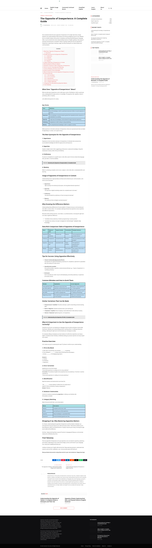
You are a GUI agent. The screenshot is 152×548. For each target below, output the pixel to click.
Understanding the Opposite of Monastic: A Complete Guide (100, 79)
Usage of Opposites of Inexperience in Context (54, 62)
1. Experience (48, 56)
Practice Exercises (47, 73)
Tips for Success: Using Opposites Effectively (53, 67)
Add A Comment (63, 508)
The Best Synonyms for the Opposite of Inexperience (55, 54)
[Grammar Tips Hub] (76, 3)
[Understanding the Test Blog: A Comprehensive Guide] (94, 52)
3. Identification (49, 78)
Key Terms (47, 52)
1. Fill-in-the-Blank (49, 75)
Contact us (109, 546)
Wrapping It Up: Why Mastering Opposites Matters (55, 83)
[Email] (36, 44)
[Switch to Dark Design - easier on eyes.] (109, 8)
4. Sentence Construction (51, 80)
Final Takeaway (47, 84)
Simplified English (82, 8)
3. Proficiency (48, 59)
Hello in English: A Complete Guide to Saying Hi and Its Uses (105, 58)
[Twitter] (36, 36)
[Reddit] (36, 38)
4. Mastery (47, 60)
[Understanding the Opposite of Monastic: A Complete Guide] (101, 69)
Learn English (93, 8)
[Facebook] (36, 33)
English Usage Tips (54, 8)
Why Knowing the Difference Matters (51, 64)
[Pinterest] (36, 41)
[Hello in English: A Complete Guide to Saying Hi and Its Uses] (94, 59)
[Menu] (41, 8)
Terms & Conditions (96, 546)
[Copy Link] (36, 47)
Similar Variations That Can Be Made (51, 70)
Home (46, 8)
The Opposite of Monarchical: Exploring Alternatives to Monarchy (103, 536)
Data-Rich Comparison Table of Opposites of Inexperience (56, 65)
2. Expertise (47, 57)
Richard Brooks (47, 25)
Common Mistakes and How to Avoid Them (53, 68)
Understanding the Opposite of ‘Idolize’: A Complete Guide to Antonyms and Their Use (49, 500)
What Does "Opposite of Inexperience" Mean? (53, 51)
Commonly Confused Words (68, 8)
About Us (102, 8)
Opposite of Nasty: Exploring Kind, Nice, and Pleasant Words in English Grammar (75, 500)
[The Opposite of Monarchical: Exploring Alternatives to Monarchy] (93, 537)
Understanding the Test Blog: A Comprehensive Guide (105, 51)
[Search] (111, 8)
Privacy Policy (88, 546)
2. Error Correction (49, 76)
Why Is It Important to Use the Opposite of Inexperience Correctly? (58, 72)
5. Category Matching (50, 81)
